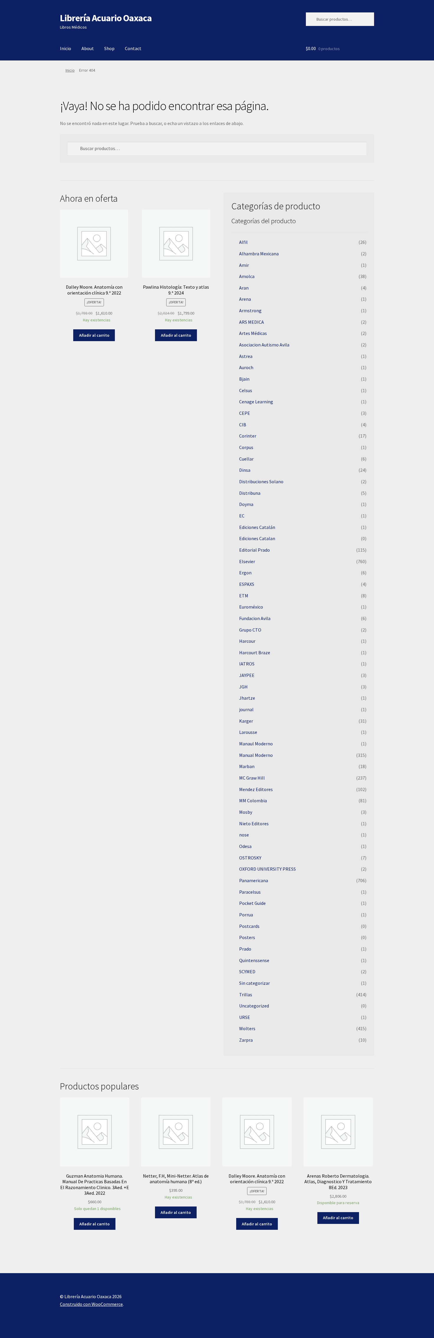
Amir (244, 265)
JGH (243, 687)
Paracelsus (250, 892)
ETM (243, 596)
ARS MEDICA (251, 322)
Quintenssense (254, 960)
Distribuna (249, 493)
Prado (245, 949)
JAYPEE (246, 675)
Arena (245, 299)
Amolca (246, 276)
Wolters (247, 1028)
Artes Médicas (253, 333)
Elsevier (247, 561)
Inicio (65, 48)
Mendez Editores (256, 789)
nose (244, 835)
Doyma (246, 504)
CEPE (244, 413)
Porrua (246, 915)
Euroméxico (251, 607)
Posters (247, 937)
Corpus (246, 447)
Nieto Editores (254, 823)
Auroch (246, 367)
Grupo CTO (250, 630)
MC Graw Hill (252, 778)
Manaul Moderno (256, 744)
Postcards (249, 926)
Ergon (245, 573)
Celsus (245, 390)
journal (246, 709)
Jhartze (247, 698)
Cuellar (246, 459)
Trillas (245, 994)
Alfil (243, 242)
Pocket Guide (252, 903)
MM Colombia (253, 800)
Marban (246, 766)
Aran (244, 288)
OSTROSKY (250, 858)
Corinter (247, 436)
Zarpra (246, 1040)
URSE (244, 1017)
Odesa (245, 846)
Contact (133, 48)
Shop (109, 48)
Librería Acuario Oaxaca (106, 18)
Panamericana (253, 880)
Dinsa (244, 470)
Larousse (248, 732)
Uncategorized (254, 1006)
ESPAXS (246, 584)
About (87, 48)
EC (241, 516)
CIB (242, 425)
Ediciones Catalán (257, 527)
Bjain (244, 379)
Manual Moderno (256, 755)
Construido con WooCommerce (91, 1304)
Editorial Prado (254, 550)
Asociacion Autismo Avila (264, 345)
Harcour (247, 641)
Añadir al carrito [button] (94, 335)
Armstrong (250, 310)
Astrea (245, 356)
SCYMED (247, 971)
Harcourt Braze (254, 652)
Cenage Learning (256, 402)
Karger (246, 721)
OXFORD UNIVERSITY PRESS (267, 869)
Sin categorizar (254, 983)
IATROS (246, 664)
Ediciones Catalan (257, 538)
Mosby (245, 812)
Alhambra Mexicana (259, 254)
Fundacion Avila (254, 618)
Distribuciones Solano (261, 481)
